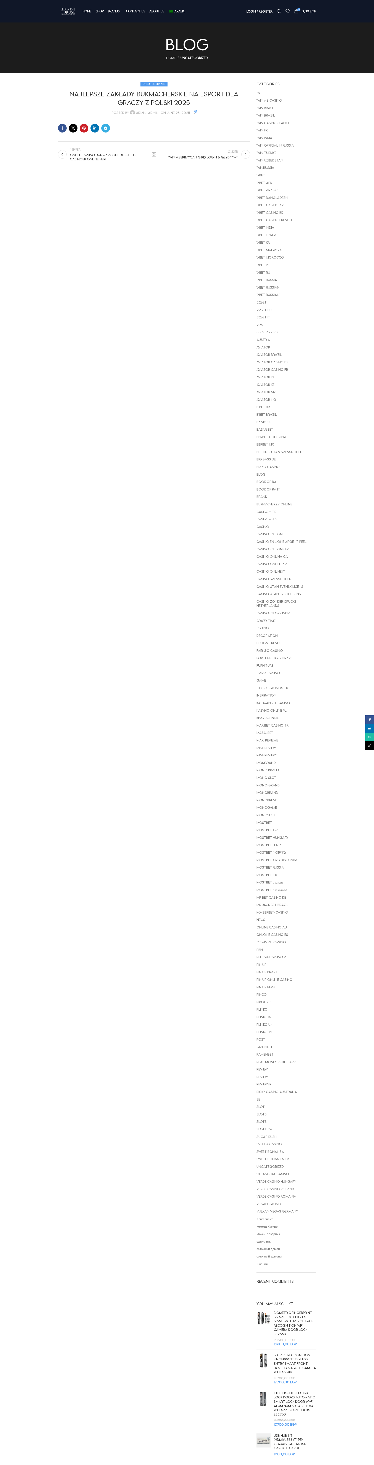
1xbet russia (266, 280)
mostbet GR (267, 830)
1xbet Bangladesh (272, 198)
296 (259, 325)
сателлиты (263, 1241)
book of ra (266, 482)
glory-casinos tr (272, 688)
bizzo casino (268, 467)
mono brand (267, 770)
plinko (262, 1009)
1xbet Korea (266, 235)
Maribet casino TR (272, 725)
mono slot (266, 778)
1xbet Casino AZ (270, 205)
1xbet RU (263, 272)
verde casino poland (275, 1189)
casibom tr (266, 512)
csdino (262, 628)
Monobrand (267, 792)
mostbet (264, 822)
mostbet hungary (272, 837)
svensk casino (269, 1144)
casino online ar (271, 564)
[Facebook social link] (62, 128)
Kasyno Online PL (271, 710)
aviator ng (266, 399)
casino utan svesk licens (278, 594)
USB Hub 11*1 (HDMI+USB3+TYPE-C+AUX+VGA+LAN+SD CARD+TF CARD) (290, 1441)
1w (258, 93)
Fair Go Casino (269, 650)
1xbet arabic (267, 190)
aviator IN (265, 377)
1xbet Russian (267, 287)
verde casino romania (276, 1196)
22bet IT (263, 317)
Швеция (262, 1264)
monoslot (266, 815)
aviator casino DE (272, 362)
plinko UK (264, 1024)
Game (261, 680)
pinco (261, 994)
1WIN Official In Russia (275, 145)
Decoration (267, 635)
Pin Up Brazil (267, 972)
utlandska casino (272, 1174)
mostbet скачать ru (272, 890)
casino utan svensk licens (279, 586)
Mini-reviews (266, 755)
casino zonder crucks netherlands (276, 603)
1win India (264, 138)
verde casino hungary (276, 1181)
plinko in (263, 1017)
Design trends (268, 643)
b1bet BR (263, 407)
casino (262, 527)
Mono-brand (268, 785)
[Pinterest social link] (84, 128)
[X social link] (73, 128)
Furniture (264, 665)
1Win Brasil (265, 108)
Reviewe (262, 1077)
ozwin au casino (271, 942)
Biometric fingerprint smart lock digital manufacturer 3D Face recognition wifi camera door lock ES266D (293, 1323)
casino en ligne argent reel (281, 541)
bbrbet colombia (271, 437)
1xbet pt (263, 265)
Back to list (154, 154)
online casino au (271, 927)
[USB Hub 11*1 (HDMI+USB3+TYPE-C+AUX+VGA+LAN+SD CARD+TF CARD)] (263, 1444)
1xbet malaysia (269, 250)
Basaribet (264, 429)
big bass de (266, 459)
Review (262, 1069)
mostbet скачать (270, 882)
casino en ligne (270, 534)
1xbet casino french (274, 220)
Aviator (263, 347)
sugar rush (266, 1137)
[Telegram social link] (105, 128)
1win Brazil (265, 115)
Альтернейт (264, 1219)
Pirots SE (264, 1002)
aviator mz (266, 392)
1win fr (262, 130)
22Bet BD (264, 310)
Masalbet (264, 733)
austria (263, 340)
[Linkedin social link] (94, 128)
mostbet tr (266, 875)
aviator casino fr (272, 369)
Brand (261, 496)
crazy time (266, 621)
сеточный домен (268, 1249)
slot (260, 1107)
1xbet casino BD (270, 212)
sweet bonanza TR (272, 1159)
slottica (264, 1129)
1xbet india (265, 227)
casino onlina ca (272, 556)
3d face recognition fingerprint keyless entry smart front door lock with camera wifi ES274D (295, 1363)
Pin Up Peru (265, 987)
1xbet (260, 175)
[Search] (279, 11)
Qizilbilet (264, 1047)
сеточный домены (269, 1256)
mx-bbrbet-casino (272, 912)
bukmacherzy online (274, 504)
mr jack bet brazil (272, 905)
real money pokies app (276, 1062)
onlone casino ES (272, 934)
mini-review (266, 748)
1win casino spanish (273, 123)
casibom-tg (266, 519)
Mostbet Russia (270, 867)
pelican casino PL (272, 957)
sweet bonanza (270, 1151)
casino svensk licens (274, 579)
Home (171, 58)
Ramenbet (265, 1054)
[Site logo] (68, 11)
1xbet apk (264, 183)
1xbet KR (263, 242)
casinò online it (270, 571)
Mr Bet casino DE (271, 897)
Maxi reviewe (267, 740)
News (260, 920)
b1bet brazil (266, 414)
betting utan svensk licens (280, 452)
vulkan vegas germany (277, 1211)
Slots (261, 1114)
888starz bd (267, 332)
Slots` (261, 1121)
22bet (261, 302)
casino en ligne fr (272, 549)
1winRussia (265, 167)
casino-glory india (273, 613)
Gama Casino (268, 673)
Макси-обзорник (268, 1234)
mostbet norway (271, 852)
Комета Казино (267, 1226)
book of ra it (268, 489)
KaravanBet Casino (273, 703)
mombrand (266, 763)
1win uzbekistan (269, 160)
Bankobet (264, 422)
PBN (259, 950)
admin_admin (147, 113)
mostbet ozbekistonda (276, 860)
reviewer (263, 1084)
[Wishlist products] (287, 11)
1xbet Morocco (270, 257)
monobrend (266, 800)
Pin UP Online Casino (274, 979)
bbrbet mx (265, 444)
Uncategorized (194, 58)
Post (260, 1039)
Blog (261, 474)
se (258, 1099)
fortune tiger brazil (274, 658)
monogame (266, 807)
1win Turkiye (266, 153)
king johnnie (267, 718)
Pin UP (261, 965)
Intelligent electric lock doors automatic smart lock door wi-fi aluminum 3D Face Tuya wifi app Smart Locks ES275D (294, 1403)
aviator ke (265, 385)
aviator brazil (269, 354)
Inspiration (266, 695)
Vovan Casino (268, 1204)
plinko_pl (264, 1032)
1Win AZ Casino (269, 100)
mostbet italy (268, 845)
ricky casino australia (276, 1092)
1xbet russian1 (268, 295)
